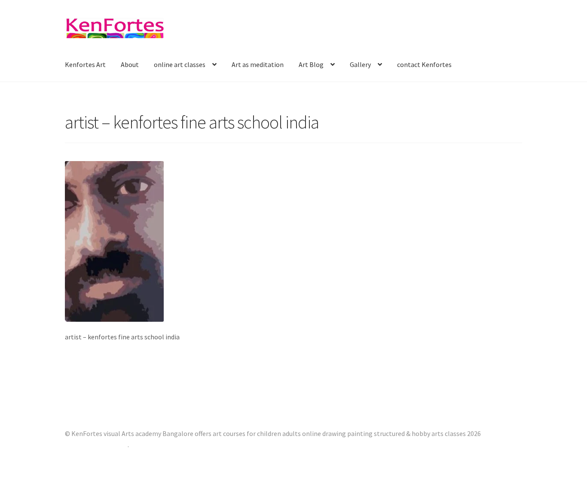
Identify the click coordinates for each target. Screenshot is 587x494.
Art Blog (311, 64)
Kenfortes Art (85, 64)
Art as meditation (258, 64)
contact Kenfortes (424, 64)
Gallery (360, 64)
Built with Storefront (96, 444)
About (130, 64)
